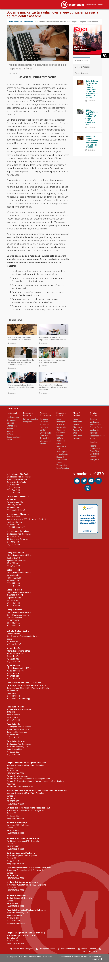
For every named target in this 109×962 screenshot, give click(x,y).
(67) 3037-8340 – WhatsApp (18, 699)
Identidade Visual (68, 949)
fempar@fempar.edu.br (17, 923)
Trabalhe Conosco (88, 949)
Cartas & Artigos (82, 73)
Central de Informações (23, 949)
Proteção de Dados (47, 949)
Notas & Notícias (81, 60)
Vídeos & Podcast (82, 67)
